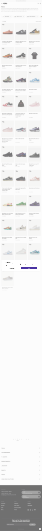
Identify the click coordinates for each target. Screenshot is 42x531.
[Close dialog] (39, 256)
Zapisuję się (11, 272)
